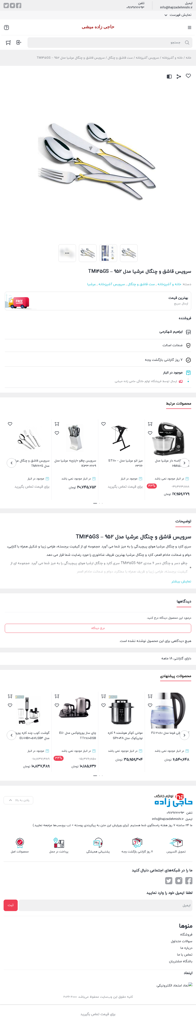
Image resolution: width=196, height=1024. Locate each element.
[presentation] (184, 463)
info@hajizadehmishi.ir (176, 8)
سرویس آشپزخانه (147, 58)
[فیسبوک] (18, 5)
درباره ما (186, 948)
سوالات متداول (181, 941)
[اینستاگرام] (12, 5)
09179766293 (135, 8)
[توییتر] (6, 5)
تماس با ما (184, 954)
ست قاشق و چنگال (120, 58)
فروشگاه (186, 934)
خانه (188, 58)
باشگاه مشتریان (180, 961)
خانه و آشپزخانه (172, 58)
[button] (102, 503)
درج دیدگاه (98, 628)
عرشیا (91, 284)
